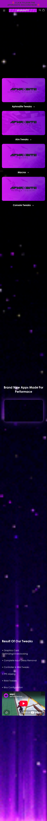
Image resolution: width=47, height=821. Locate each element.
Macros (22, 172)
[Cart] (44, 10)
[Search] (40, 10)
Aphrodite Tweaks (22, 106)
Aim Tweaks (22, 139)
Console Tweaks (22, 205)
